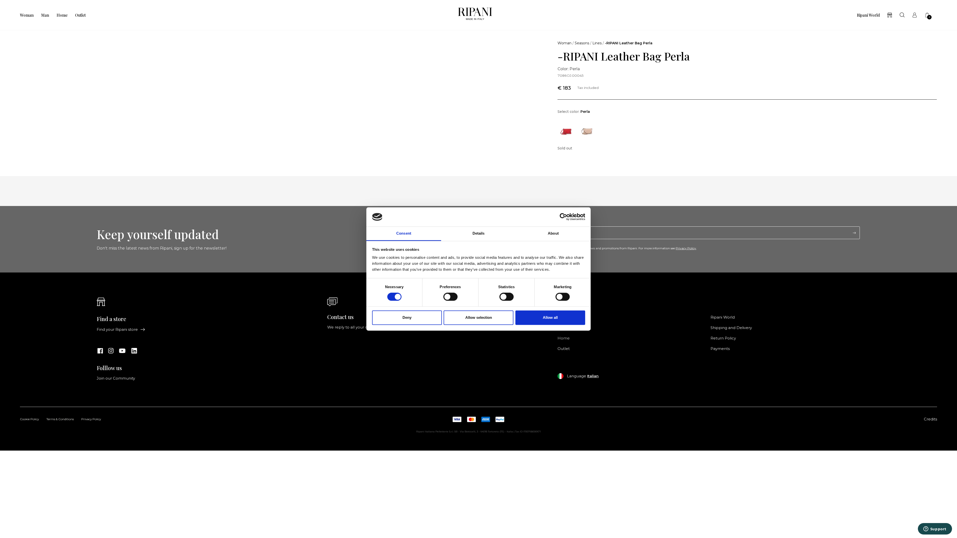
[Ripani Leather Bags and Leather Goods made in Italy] (475, 15)
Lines (597, 43)
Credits (930, 419)
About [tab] (553, 233)
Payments (720, 348)
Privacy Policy (686, 248)
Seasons (582, 43)
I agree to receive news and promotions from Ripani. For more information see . (630, 248)
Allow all (550, 317)
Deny (406, 317)
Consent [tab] (403, 233)
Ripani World (868, 15)
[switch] (450, 297)
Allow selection (478, 317)
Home (62, 15)
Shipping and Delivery (731, 328)
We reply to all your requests (354, 327)
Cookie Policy (29, 419)
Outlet (80, 15)
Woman (27, 15)
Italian (593, 376)
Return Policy (723, 338)
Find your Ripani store (117, 329)
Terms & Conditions (60, 419)
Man (45, 15)
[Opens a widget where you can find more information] (935, 529)
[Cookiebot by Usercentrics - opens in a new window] (563, 217)
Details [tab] (479, 233)
